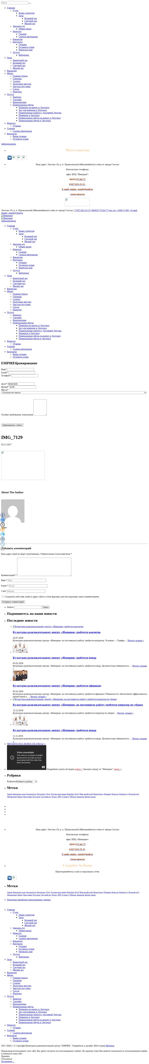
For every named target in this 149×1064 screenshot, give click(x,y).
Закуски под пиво (22, 86)
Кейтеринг (24, 55)
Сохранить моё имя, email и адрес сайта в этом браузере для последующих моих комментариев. (52, 596)
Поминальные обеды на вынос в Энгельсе (40, 118)
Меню (10, 73)
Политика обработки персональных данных (29, 899)
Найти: (10, 607)
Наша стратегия (26, 13)
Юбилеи (73, 797)
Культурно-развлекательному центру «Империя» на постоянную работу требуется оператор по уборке (78, 704)
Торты (54, 797)
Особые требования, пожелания (17, 414)
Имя (4, 580)
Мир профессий (86, 794)
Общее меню (25, 29)
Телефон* (6, 375)
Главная (11, 8)
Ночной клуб (133, 794)
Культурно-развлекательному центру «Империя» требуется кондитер (57, 632)
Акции (9, 794)
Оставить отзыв (26, 47)
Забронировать (8, 144)
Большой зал (30, 18)
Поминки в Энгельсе (29, 115)
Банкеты (17, 97)
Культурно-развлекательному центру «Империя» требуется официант (57, 685)
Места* (4, 390)
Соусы (16, 89)
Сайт (3, 591)
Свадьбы (17, 99)
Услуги (16, 52)
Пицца (20, 797)
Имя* (4, 369)
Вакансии (18, 39)
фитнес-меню (90, 797)
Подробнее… (7, 1061)
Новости (17, 31)
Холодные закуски (22, 84)
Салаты (16, 81)
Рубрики (11, 781)
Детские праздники (58, 794)
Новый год (123, 794)
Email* (4, 372)
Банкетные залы (19, 794)
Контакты (18, 42)
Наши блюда (98, 794)
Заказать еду (19, 26)
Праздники (27, 797)
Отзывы (23, 44)
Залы (21, 15)
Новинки (107, 794)
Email (4, 585)
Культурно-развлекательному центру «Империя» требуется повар (54, 657)
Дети (48, 794)
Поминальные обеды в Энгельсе (35, 120)
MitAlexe (110, 1045)
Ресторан (36, 797)
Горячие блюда (20, 76)
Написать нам (25, 50)
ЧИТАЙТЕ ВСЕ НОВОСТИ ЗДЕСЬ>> (26, 744)
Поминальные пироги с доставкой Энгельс (40, 112)
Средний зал (30, 21)
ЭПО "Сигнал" (63, 797)
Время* (5, 387)
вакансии (80, 797)
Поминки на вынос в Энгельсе (34, 107)
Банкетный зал (20, 60)
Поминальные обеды (23, 105)
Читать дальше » (136, 640)
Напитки (17, 91)
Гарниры (17, 78)
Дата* (4, 384)
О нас (15, 10)
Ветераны (41, 794)
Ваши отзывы (19, 136)
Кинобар (70, 794)
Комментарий (9, 575)
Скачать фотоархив (28, 36)
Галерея (22, 34)
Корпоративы (19, 102)
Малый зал (29, 23)
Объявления (12, 797)
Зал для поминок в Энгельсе (33, 110)
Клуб (77, 794)
